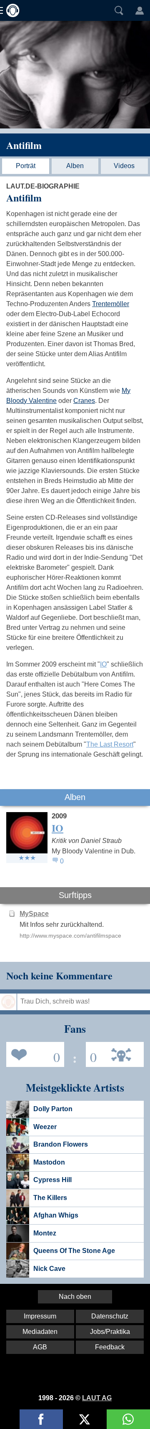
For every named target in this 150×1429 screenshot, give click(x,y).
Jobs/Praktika (110, 1331)
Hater (91, 1054)
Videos (124, 165)
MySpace (34, 913)
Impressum (40, 1316)
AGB (40, 1347)
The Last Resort (109, 744)
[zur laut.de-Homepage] (10, 10)
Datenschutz (109, 1316)
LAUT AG (97, 1397)
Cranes (84, 400)
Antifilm (24, 145)
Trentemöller (110, 303)
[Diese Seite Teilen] (41, 1419)
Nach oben (75, 1296)
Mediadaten (40, 1331)
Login (139, 10)
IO (103, 664)
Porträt (25, 165)
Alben (75, 165)
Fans (33, 1054)
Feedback (110, 1347)
